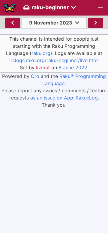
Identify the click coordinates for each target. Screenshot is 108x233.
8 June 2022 (72, 67)
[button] (100, 8)
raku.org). (42, 53)
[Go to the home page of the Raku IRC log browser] (9, 8)
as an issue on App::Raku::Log (64, 98)
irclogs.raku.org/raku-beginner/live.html (54, 60)
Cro (35, 76)
